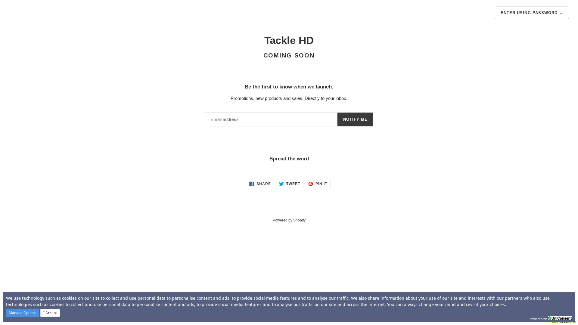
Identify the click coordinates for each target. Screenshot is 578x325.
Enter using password (532, 13)
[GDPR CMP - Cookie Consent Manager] (560, 318)
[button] (22, 313)
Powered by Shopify (289, 220)
